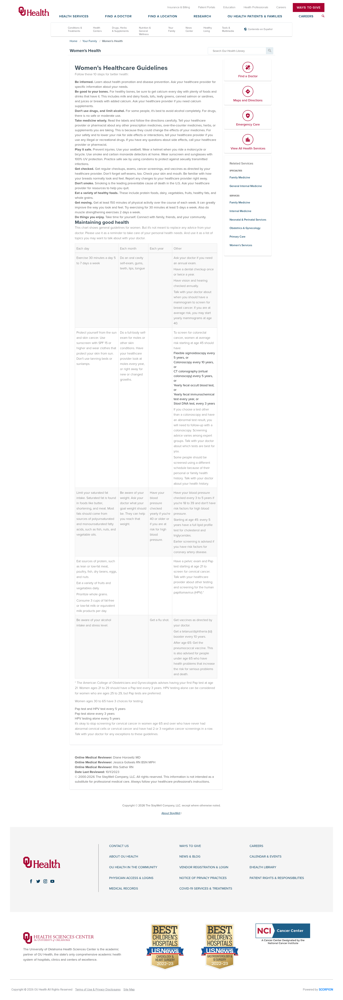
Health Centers (97, 29)
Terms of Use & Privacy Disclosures (98, 989)
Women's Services (241, 245)
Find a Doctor (118, 16)
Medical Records (123, 888)
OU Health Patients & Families (255, 16)
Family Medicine (240, 177)
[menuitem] (323, 16)
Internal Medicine (240, 211)
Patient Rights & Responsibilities (277, 878)
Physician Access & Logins (131, 878)
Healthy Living (207, 29)
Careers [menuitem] (281, 7)
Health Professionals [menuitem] (256, 7)
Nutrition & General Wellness (145, 31)
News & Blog (189, 856)
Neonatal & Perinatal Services (248, 219)
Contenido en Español (260, 29)
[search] (237, 50)
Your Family (171, 29)
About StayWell (170, 813)
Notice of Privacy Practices (203, 878)
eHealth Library (263, 867)
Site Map (129, 989)
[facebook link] (31, 881)
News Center (189, 29)
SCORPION (326, 989)
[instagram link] (45, 881)
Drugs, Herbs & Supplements (120, 29)
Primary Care (237, 236)
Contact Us (119, 846)
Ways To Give (308, 7)
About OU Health (123, 856)
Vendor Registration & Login (203, 867)
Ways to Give (190, 846)
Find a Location (162, 16)
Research (202, 16)
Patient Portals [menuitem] (206, 7)
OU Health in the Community (133, 867)
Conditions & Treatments (75, 29)
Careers (306, 16)
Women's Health (112, 41)
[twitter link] (38, 881)
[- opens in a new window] (58, 938)
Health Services (74, 16)
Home (73, 41)
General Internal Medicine (246, 186)
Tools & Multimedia (228, 29)
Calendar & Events (266, 856)
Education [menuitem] (229, 7)
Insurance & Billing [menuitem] (178, 7)
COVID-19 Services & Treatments (205, 888)
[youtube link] (52, 881)
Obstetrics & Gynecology (245, 228)
